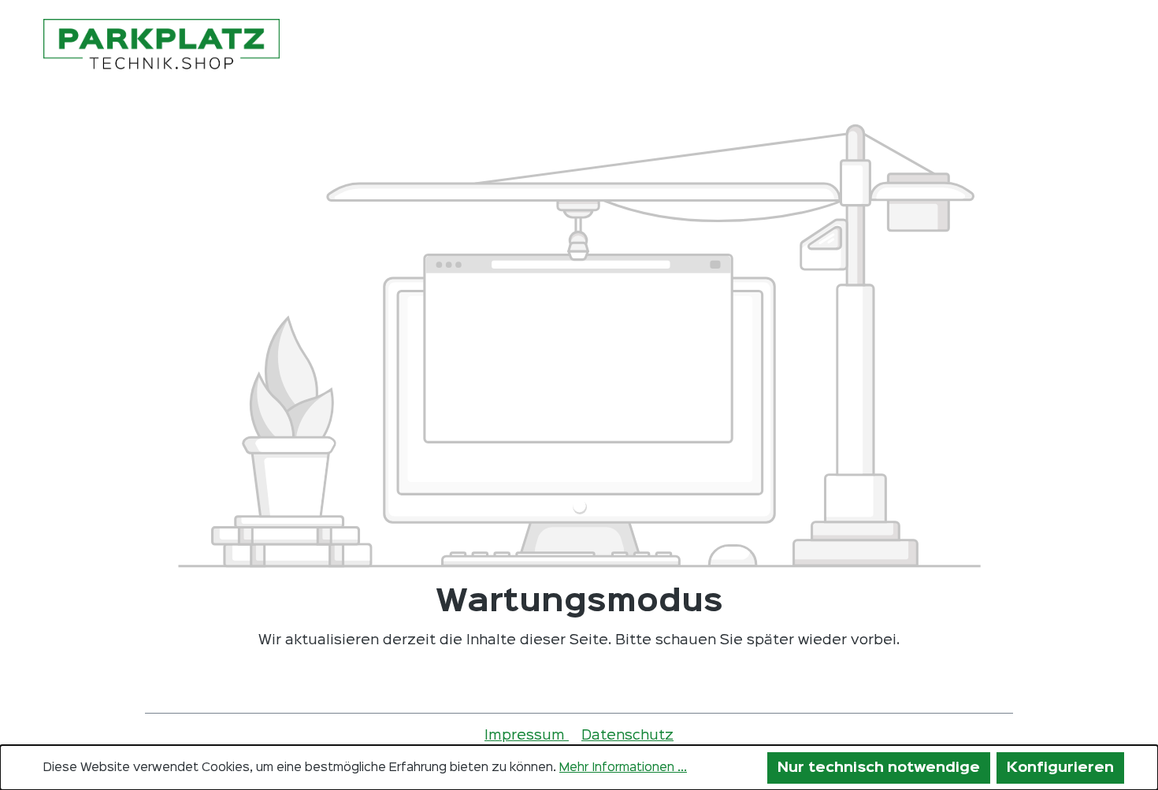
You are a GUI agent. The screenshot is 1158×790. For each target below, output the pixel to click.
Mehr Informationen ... (623, 767)
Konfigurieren (1060, 768)
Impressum (526, 735)
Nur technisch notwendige (879, 768)
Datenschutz (627, 735)
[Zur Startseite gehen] (161, 46)
